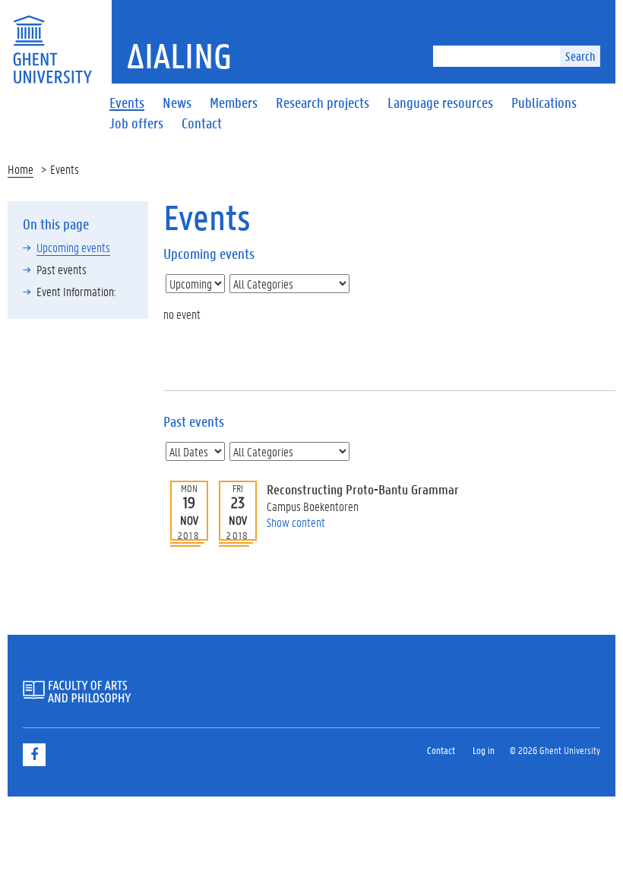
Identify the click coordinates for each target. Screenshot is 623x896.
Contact (441, 749)
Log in (484, 749)
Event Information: (76, 291)
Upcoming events (73, 247)
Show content (296, 522)
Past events (61, 269)
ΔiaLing (179, 55)
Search (580, 56)
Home (20, 169)
